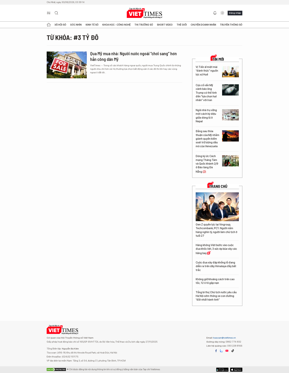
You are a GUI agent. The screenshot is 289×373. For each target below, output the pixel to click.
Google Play (236, 370)
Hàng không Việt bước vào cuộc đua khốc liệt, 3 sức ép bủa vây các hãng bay (216, 249)
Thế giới (182, 24)
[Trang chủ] (49, 24)
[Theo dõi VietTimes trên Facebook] (216, 350)
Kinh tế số (92, 24)
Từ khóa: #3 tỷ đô (73, 37)
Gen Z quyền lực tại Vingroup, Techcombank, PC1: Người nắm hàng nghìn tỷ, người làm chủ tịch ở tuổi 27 (216, 230)
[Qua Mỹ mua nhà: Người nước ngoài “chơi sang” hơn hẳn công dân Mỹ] (67, 65)
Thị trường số (143, 24)
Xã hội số (60, 24)
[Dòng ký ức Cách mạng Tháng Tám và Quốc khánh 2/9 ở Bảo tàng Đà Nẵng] (230, 160)
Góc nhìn (76, 24)
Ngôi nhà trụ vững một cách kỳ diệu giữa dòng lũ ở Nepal (206, 116)
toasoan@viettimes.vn (224, 337)
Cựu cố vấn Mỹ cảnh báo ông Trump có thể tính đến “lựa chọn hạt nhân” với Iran (206, 93)
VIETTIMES (144, 13)
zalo (221, 350)
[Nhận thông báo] (215, 13)
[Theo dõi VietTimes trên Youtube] (226, 350)
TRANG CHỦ (218, 186)
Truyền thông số (231, 24)
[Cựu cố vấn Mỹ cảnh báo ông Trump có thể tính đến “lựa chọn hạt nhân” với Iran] (230, 90)
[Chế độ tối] (222, 13)
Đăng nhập (235, 13)
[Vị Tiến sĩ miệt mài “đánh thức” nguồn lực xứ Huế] (230, 71)
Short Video (165, 24)
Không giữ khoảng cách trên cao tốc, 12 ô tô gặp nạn (215, 281)
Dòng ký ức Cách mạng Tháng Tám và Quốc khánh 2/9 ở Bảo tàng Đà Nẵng (207, 164)
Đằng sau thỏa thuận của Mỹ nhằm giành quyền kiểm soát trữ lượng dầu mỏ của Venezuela (207, 139)
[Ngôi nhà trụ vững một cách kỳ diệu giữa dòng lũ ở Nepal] (230, 114)
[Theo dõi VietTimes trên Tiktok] (232, 350)
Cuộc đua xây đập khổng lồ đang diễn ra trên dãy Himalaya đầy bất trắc (216, 266)
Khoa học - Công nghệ (116, 24)
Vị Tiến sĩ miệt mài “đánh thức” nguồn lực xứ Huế (207, 70)
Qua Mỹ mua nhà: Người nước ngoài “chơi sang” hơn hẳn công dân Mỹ (133, 56)
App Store (222, 370)
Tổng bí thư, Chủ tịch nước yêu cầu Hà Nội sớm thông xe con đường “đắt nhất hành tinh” (216, 296)
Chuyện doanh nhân (203, 24)
